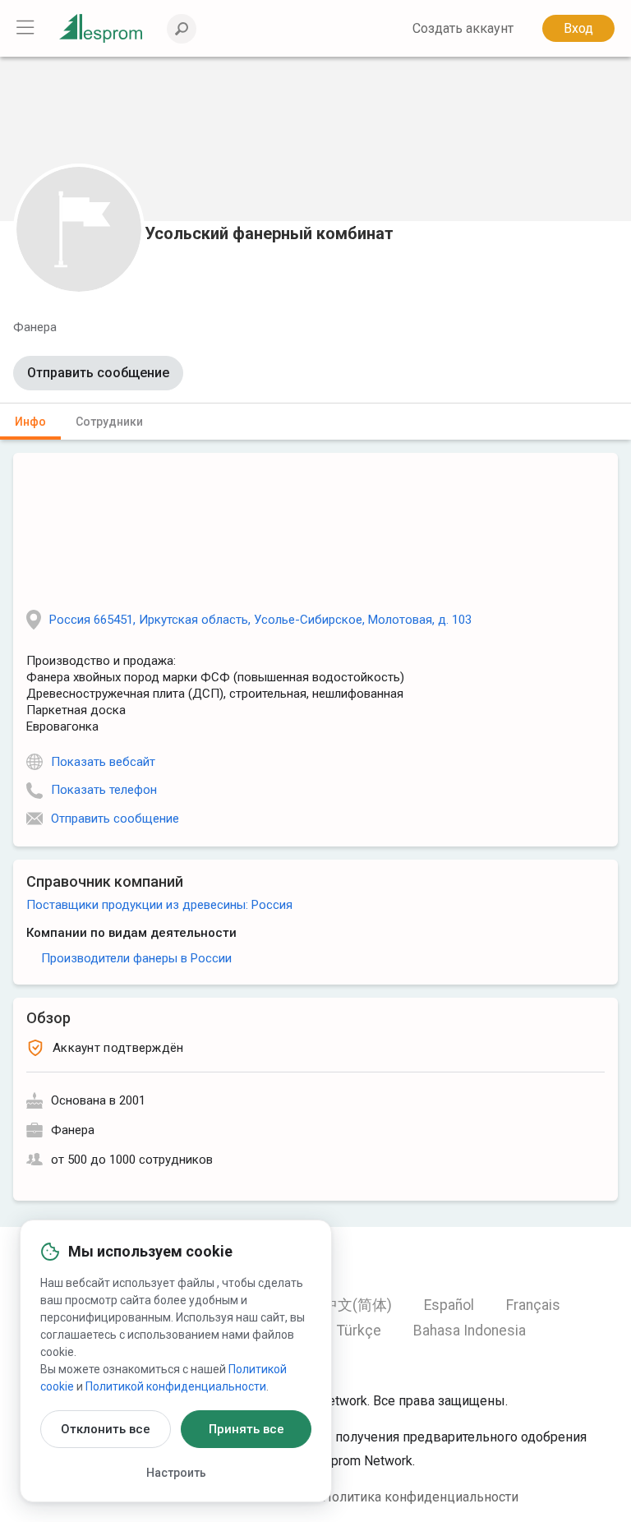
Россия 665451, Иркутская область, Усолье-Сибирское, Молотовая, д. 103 (260, 619)
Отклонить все (105, 1429)
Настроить (176, 1472)
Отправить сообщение (98, 372)
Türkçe (359, 1330)
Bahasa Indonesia (469, 1330)
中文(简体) (357, 1305)
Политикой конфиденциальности (175, 1386)
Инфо (30, 421)
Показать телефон (104, 789)
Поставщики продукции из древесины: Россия (159, 904)
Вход (578, 28)
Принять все (246, 1429)
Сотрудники (109, 421)
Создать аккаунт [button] (463, 28)
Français (533, 1305)
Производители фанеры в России (136, 958)
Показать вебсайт (103, 761)
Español (449, 1305)
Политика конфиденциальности (420, 1497)
